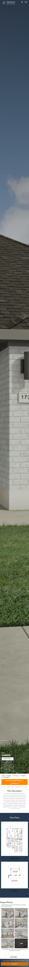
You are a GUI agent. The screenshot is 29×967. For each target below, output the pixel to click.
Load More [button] (13, 957)
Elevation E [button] (7, 769)
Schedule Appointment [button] (14, 780)
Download (15, 783)
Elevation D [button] (8, 766)
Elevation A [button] (8, 758)
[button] (27, 960)
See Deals (14, 964)
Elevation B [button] (7, 762)
